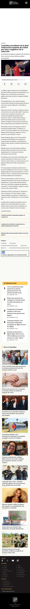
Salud (19, 565)
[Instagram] (19, 560)
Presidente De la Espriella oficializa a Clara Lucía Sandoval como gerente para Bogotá (16, 313)
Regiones (5, 574)
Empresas (5, 576)
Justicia (5, 565)
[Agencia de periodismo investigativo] (14, 2)
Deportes (3, 43)
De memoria (21, 569)
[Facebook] (4, 560)
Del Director (6, 581)
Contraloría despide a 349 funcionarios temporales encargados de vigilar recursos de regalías (16, 324)
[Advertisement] (15, 26)
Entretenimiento (7, 571)
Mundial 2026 (21, 572)
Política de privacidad (8, 586)
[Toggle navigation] (29, 1)
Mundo (4, 572)
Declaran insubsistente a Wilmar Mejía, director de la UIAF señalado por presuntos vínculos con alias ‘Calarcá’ (16, 335)
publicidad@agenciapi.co (8, 591)
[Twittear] (11, 85)
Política (5, 567)
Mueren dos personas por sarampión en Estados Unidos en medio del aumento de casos (16, 302)
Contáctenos (6, 584)
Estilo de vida (21, 576)
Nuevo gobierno (21, 574)
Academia (20, 567)
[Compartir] (4, 84)
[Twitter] (9, 560)
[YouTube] (14, 560)
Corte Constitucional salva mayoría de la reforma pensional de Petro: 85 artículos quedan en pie (15, 290)
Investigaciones (21, 571)
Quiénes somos (6, 583)
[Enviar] (18, 84)
